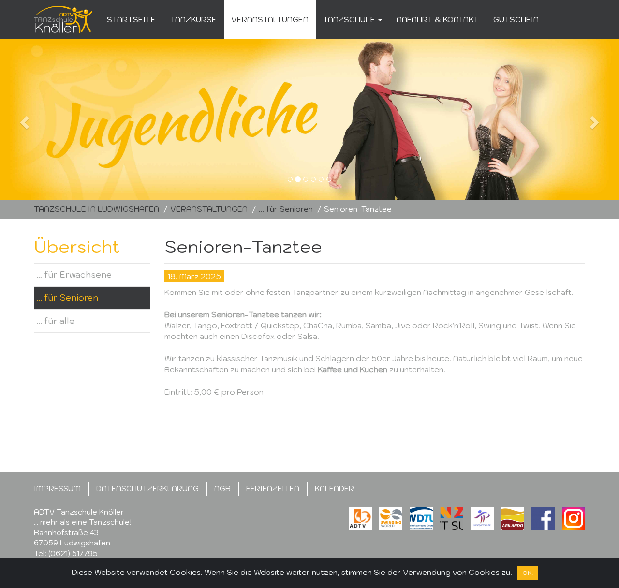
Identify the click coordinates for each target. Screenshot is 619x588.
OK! (527, 572)
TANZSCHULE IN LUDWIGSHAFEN (96, 209)
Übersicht (77, 246)
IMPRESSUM (57, 488)
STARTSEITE (131, 19)
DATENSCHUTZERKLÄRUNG (147, 488)
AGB (222, 488)
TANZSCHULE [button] (350, 19)
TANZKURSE (193, 19)
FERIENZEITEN (272, 488)
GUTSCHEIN (516, 19)
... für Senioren (286, 209)
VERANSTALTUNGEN (270, 19)
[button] (46, 119)
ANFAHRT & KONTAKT (438, 19)
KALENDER (334, 488)
